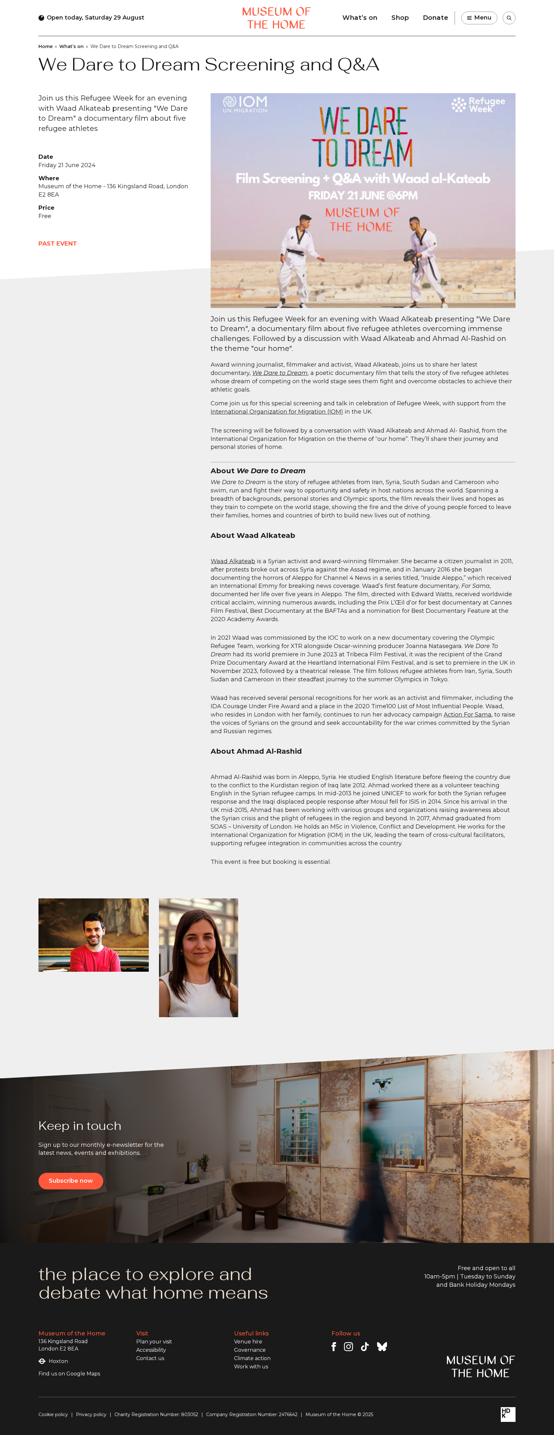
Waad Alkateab (233, 561)
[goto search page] (509, 18)
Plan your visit (154, 1342)
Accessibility (151, 1350)
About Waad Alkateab (253, 535)
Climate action (252, 1358)
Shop (400, 17)
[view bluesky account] (382, 1346)
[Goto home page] (277, 18)
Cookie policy (53, 1414)
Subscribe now (71, 1180)
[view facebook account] (334, 1346)
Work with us (251, 1367)
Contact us (150, 1358)
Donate (435, 17)
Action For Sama (467, 714)
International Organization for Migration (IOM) (277, 411)
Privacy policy (91, 1414)
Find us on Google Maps (69, 1374)
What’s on (359, 17)
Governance (250, 1350)
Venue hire (248, 1342)
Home (45, 46)
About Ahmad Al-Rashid (256, 751)
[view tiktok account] (365, 1346)
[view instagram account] (348, 1346)
